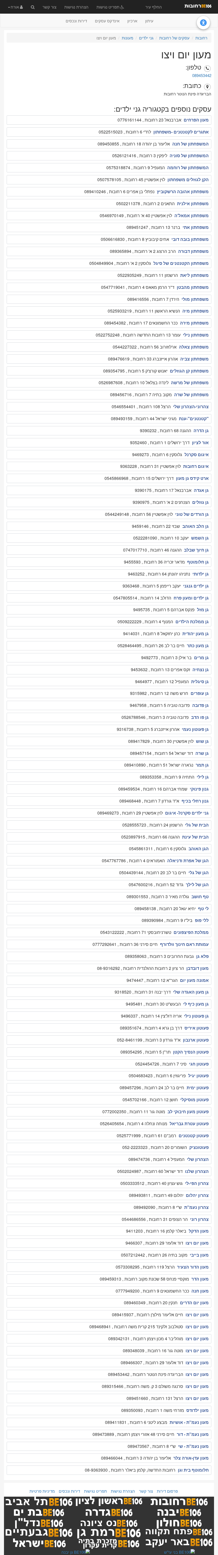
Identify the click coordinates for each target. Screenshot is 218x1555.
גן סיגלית (200, 681)
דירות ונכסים (76, 20)
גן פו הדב (200, 717)
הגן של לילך (197, 884)
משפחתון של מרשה (190, 382)
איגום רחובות (196, 466)
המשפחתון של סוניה (189, 155)
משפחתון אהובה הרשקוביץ (183, 191)
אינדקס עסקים (107, 20)
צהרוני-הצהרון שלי (191, 406)
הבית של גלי (197, 825)
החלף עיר (153, 7)
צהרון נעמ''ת (196, 1207)
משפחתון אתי (196, 227)
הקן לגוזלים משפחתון (188, 179)
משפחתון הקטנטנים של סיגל (181, 263)
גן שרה (202, 753)
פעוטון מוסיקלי (194, 1099)
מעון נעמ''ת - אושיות (189, 1422)
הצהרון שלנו (197, 1171)
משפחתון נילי (196, 335)
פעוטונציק (199, 1147)
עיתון (149, 20)
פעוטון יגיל (198, 1075)
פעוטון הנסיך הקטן (191, 1052)
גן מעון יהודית (195, 633)
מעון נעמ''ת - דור (193, 1434)
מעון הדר (200, 1279)
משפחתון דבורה (193, 251)
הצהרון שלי (198, 1159)
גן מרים (201, 657)
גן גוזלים (200, 502)
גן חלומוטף (198, 562)
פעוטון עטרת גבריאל (189, 1123)
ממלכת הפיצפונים (191, 932)
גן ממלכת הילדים (192, 621)
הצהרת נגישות (76, 7)
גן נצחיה (200, 669)
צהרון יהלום (197, 1195)
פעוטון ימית (198, 1087)
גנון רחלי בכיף (195, 801)
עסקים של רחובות (174, 38)
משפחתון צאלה (194, 347)
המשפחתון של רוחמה (188, 167)
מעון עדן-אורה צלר (191, 1458)
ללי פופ (202, 920)
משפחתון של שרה (191, 394)
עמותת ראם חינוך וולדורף (184, 944)
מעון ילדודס (197, 1410)
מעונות (127, 38)
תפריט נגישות (108, 7)
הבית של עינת (195, 837)
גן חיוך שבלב (196, 550)
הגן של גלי (198, 872)
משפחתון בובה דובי (190, 239)
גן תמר (202, 765)
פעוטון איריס (197, 1028)
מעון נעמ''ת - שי (193, 1446)
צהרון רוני (199, 1219)
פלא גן (202, 956)
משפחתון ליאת (194, 275)
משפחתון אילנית (193, 203)
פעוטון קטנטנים (194, 1135)
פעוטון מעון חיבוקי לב (188, 1111)
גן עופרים (200, 693)
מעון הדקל (199, 1231)
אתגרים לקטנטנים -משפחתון (181, 132)
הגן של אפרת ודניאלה (188, 860)
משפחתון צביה (194, 359)
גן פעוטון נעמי (195, 729)
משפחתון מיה (195, 311)
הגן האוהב (198, 848)
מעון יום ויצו (197, 1243)
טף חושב (200, 896)
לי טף (203, 908)
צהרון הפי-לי (197, 1183)
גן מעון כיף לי (196, 1004)
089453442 (201, 75)
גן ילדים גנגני (196, 586)
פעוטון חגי (199, 1064)
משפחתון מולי (195, 299)
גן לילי (203, 777)
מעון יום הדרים (194, 1302)
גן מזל (203, 609)
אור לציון (200, 442)
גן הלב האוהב (195, 526)
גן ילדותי (200, 574)
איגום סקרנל (197, 454)
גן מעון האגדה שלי (191, 992)
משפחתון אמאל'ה (191, 215)
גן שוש (202, 741)
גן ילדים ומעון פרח (191, 598)
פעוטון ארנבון (196, 1040)
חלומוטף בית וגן (193, 1470)
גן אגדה (201, 490)
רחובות (201, 38)
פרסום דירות (167, 1491)
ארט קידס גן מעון (192, 478)
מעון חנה (200, 1291)
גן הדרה (201, 430)
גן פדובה (200, 705)
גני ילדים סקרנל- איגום (187, 813)
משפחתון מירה (194, 323)
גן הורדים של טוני (192, 514)
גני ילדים (146, 38)
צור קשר (49, 7)
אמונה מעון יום (194, 980)
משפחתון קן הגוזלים (189, 371)
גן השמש (200, 538)
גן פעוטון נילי (196, 1016)
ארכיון (132, 20)
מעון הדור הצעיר (193, 1267)
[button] (15, 6)
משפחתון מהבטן (193, 287)
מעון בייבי (199, 1255)
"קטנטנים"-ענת (194, 418)
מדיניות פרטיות (42, 1491)
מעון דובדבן (197, 968)
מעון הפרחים (196, 120)
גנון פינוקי (199, 789)
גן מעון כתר (198, 645)
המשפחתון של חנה (190, 144)
